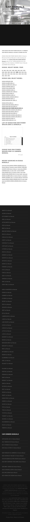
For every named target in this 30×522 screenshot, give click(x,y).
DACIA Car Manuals (6, 251)
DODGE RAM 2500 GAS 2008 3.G (9, 106)
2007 (14, 72)
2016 (14, 73)
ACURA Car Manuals (6, 213)
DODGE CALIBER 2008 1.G (8, 83)
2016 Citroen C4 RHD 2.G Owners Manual (11, 447)
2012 (3, 73)
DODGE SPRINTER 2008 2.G (8, 118)
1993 (7, 70)
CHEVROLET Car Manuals (8, 243)
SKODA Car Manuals (6, 392)
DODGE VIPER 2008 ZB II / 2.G (9, 120)
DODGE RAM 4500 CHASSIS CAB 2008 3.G (12, 115)
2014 (9, 73)
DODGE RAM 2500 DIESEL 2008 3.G (10, 104)
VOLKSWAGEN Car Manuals (8, 421)
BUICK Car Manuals (6, 234)
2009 (20, 72)
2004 (6, 72)
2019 (22, 73)
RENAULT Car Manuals (7, 380)
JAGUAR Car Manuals (7, 307)
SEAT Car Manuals (6, 389)
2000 (19, 70)
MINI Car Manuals (6, 348)
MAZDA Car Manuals (6, 339)
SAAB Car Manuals (6, 383)
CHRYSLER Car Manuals (7, 246)
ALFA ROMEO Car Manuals (8, 216)
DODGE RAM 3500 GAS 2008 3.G (9, 113)
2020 (25, 73)
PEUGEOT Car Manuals (7, 363)
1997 (10, 70)
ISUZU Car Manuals (6, 304)
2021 (3, 75)
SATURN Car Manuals (7, 386)
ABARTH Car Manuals (7, 210)
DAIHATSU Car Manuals (7, 257)
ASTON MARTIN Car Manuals (8, 222)
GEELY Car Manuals (6, 275)
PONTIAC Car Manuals (7, 371)
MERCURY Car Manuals (7, 345)
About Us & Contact (19, 517)
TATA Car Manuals (6, 407)
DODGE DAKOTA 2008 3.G (8, 93)
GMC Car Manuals (6, 281)
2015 (11, 73)
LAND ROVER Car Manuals (8, 322)
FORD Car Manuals (6, 272)
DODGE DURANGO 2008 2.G (8, 95)
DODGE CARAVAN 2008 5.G (8, 86)
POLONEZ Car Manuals (7, 368)
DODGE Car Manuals (6, 263)
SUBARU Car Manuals (7, 401)
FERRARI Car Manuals (7, 266)
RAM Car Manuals (6, 377)
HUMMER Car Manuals (7, 295)
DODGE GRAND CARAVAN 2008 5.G (10, 96)
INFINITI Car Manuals (7, 301)
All (2, 70)
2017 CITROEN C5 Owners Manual (10, 444)
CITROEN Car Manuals (7, 249)
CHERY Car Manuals (6, 240)
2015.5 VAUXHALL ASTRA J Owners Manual (12, 469)
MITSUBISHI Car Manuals (7, 351)
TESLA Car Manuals (6, 410)
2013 (6, 73)
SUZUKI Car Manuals (6, 404)
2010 (22, 72)
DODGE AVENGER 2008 (7, 81)
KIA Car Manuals (5, 313)
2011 (25, 72)
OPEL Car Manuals (6, 360)
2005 (9, 72)
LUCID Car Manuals (6, 334)
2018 (20, 73)
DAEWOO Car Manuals (7, 254)
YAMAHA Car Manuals (7, 427)
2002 (24, 70)
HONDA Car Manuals (6, 292)
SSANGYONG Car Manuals (8, 398)
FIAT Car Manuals (6, 269)
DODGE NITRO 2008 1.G (7, 103)
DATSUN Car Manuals (7, 260)
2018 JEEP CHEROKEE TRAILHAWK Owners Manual (14, 461)
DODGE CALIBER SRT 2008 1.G (9, 84)
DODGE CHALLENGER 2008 (8, 88)
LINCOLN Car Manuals (7, 328)
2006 (11, 72)
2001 (21, 70)
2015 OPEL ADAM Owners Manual (9, 472)
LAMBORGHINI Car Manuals (8, 316)
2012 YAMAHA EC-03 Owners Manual (10, 441)
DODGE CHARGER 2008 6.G (8, 90)
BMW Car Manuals (6, 228)
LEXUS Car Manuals (6, 325)
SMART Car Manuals (6, 395)
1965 (5, 70)
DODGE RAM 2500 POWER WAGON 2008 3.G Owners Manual (11, 151)
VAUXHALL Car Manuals (7, 418)
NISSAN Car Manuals (6, 354)
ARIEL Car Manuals (6, 219)
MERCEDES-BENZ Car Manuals (9, 342)
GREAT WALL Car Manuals (8, 284)
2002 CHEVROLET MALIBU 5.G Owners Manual (12, 455)
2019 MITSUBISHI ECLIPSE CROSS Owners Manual (13, 458)
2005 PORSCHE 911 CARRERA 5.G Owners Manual (13, 452)
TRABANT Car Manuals (7, 416)
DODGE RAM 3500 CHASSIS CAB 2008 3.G (12, 109)
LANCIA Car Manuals (6, 319)
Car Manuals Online (15, 8)
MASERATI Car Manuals (7, 336)
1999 (16, 70)
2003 (3, 72)
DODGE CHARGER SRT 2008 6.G (9, 91)
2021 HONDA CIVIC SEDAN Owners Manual (12, 475)
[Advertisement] (15, 35)
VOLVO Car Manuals (6, 424)
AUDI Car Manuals (6, 225)
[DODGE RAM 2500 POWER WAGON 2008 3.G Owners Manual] (15, 137)
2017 (17, 73)
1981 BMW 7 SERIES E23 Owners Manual (11, 466)
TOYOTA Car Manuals (7, 413)
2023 (9, 75)
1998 (13, 70)
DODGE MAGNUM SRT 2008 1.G (9, 100)
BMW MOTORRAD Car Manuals (9, 231)
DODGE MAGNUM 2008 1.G (8, 98)
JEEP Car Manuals (6, 310)
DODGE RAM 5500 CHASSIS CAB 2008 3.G (12, 116)
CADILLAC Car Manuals (7, 237)
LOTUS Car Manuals (6, 331)
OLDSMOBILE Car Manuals (8, 357)
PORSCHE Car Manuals (7, 374)
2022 (6, 75)
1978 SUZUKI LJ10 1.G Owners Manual (11, 439)
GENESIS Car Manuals (7, 278)
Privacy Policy (9, 517)
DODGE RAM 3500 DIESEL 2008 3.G (10, 111)
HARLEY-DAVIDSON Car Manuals (9, 289)
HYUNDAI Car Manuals (7, 298)
